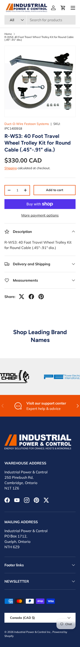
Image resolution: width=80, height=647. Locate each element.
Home (8, 34)
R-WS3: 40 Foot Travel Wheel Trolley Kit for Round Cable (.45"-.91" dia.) (39, 38)
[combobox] (40, 20)
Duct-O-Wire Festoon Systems (26, 124)
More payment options (40, 215)
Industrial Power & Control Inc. (32, 632)
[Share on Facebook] (31, 296)
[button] (63, 8)
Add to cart (54, 190)
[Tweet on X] (21, 296)
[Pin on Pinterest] (41, 296)
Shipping (10, 168)
